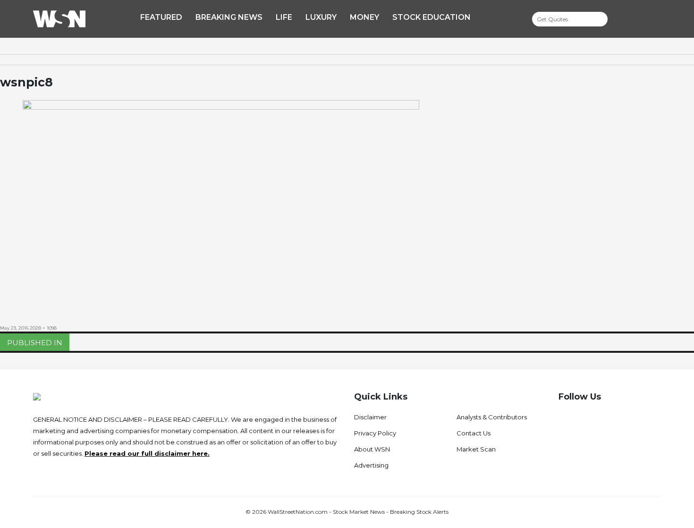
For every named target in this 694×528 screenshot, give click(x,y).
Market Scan (476, 449)
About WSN (372, 449)
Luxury (321, 17)
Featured (161, 17)
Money (364, 17)
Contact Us (474, 433)
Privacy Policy (375, 433)
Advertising (371, 465)
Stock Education (431, 17)
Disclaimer (370, 417)
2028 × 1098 (43, 328)
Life (284, 17)
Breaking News (228, 17)
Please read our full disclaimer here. (147, 453)
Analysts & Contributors (492, 417)
